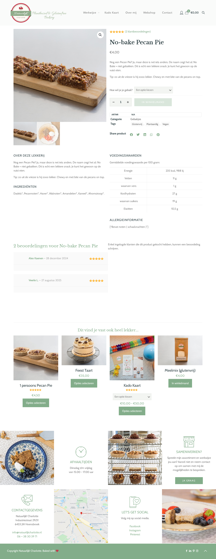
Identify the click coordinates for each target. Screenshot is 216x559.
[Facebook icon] (186, 550)
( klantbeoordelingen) (138, 31)
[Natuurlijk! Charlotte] (39, 12)
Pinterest (135, 534)
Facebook (135, 526)
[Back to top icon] (205, 550)
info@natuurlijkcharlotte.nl (27, 532)
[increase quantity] (128, 102)
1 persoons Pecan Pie (36, 385)
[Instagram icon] (197, 550)
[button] (100, 34)
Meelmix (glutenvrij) (180, 370)
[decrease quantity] (113, 102)
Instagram (135, 530)
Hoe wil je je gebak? (121, 90)
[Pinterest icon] (193, 550)
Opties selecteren (36, 402)
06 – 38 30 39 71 (27, 536)
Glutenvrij (137, 124)
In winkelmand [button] (180, 383)
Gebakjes (135, 119)
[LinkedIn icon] (190, 550)
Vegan (166, 124)
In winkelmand (153, 102)
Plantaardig (152, 124)
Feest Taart (83, 370)
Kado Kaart (132, 385)
